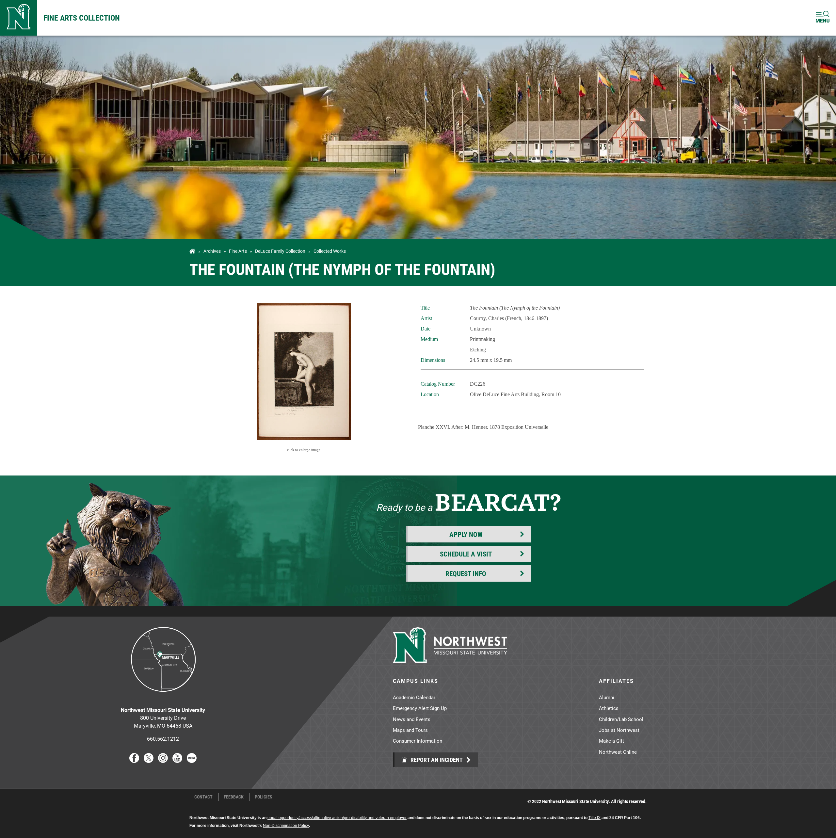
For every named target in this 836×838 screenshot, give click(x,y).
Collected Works (330, 251)
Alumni (606, 697)
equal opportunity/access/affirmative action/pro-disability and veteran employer (337, 817)
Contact (203, 797)
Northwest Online (618, 752)
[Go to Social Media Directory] (192, 760)
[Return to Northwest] (18, 18)
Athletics (609, 708)
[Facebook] (134, 760)
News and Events (411, 719)
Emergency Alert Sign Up (420, 708)
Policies (263, 797)
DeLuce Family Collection (280, 251)
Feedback (234, 797)
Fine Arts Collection (81, 17)
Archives (212, 251)
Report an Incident (436, 760)
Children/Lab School (621, 719)
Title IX (594, 817)
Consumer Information (417, 740)
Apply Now (466, 534)
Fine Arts (238, 251)
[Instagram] (163, 760)
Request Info (465, 573)
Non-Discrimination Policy (286, 825)
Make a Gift (611, 740)
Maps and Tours (410, 730)
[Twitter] (148, 760)
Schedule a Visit (466, 553)
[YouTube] (177, 760)
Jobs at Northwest (619, 730)
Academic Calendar (414, 697)
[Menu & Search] (822, 18)
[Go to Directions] (163, 696)
